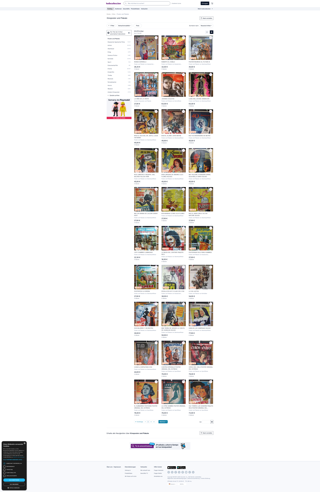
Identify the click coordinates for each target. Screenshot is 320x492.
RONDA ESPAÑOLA (140, 62)
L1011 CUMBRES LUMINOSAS (143, 252)
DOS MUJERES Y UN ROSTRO (143, 328)
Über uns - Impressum (114, 467)
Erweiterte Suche (176, 3)
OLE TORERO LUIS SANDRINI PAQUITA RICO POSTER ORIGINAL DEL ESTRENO (201, 407)
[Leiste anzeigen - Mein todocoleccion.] (212, 8)
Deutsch (172, 484)
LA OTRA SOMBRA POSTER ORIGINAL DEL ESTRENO (173, 407)
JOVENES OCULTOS (168, 99)
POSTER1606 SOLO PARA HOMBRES (200, 252)
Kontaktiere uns (158, 476)
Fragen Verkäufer (158, 470)
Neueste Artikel (206, 25)
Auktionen (118, 9)
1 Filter (112, 25)
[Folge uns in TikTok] (189, 472)
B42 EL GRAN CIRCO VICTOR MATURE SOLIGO (198, 214)
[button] (14, 460)
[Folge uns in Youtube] (186, 472)
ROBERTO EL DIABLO (168, 62)
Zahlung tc (128, 470)
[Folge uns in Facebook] (175, 472)
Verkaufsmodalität (124, 25)
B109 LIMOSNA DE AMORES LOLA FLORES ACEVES (172, 175)
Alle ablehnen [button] (14, 484)
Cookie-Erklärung (205, 478)
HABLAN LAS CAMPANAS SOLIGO (199, 328)
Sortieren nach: (194, 25)
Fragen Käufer (158, 473)
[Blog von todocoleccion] (193, 472)
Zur (201, 422)
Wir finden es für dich (130, 476)
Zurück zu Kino (114, 95)
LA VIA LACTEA (194, 291)
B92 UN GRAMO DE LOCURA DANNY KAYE (146, 214)
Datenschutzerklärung (194, 478)
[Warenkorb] (212, 3)
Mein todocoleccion (204, 9)
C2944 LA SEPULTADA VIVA (143, 367)
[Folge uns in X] (179, 472)
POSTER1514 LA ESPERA (142, 291)
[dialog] (14, 465)
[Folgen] (156, 37)
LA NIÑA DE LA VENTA (141, 99)
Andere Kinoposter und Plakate (142, 101)
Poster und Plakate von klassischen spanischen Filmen (143, 64)
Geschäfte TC (144, 473)
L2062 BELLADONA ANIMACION (199, 99)
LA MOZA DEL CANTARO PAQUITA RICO (172, 253)
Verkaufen (144, 9)
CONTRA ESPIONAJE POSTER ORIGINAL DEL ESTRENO (171, 368)
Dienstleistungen (130, 467)
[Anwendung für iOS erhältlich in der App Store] (171, 467)
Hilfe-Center (158, 467)
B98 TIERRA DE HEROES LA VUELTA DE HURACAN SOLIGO (173, 329)
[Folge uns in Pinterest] (182, 472)
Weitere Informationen (18, 457)
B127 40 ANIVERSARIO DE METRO (199, 135)
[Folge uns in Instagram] (168, 472)
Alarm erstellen (207, 18)
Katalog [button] (110, 9)
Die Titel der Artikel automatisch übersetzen (117, 33)
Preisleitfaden (135, 9)
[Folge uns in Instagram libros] (172, 472)
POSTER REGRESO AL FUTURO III (199, 62)
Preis (137, 25)
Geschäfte (126, 9)
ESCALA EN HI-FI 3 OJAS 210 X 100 (173, 291)
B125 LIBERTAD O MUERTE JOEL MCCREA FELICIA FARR (144, 175)
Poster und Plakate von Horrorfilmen (171, 101)
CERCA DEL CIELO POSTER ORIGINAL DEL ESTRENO (201, 368)
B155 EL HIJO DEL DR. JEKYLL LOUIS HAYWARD (146, 136)
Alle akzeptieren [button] (14, 480)
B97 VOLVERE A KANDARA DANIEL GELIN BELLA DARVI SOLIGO (200, 175)
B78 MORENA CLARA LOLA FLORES (173, 213)
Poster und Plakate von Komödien (198, 293)
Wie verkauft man (145, 470)
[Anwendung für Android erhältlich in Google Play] (181, 467)
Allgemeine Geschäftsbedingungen (176, 478)
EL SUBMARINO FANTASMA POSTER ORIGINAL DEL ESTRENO (145, 407)
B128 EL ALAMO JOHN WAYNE (171, 135)
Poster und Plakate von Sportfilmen (171, 371)
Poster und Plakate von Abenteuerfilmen (200, 64)
